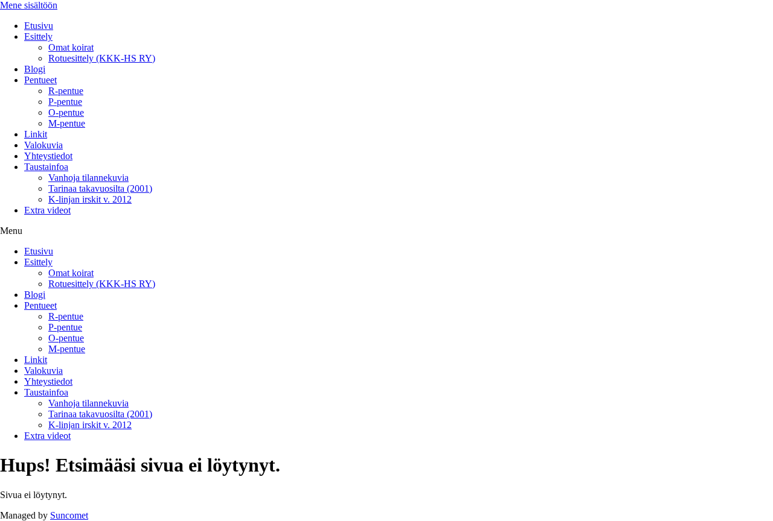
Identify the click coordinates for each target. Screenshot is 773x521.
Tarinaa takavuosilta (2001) (100, 188)
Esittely (38, 36)
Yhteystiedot (48, 156)
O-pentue (66, 112)
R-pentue (65, 91)
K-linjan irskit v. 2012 (90, 199)
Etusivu (38, 26)
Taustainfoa (46, 167)
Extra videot (47, 210)
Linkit (35, 134)
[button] (386, 231)
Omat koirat (71, 47)
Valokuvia (43, 145)
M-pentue (66, 123)
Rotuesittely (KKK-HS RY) (101, 58)
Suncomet (69, 515)
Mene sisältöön (28, 5)
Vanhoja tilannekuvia (88, 177)
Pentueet (40, 80)
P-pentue (65, 101)
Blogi (34, 69)
